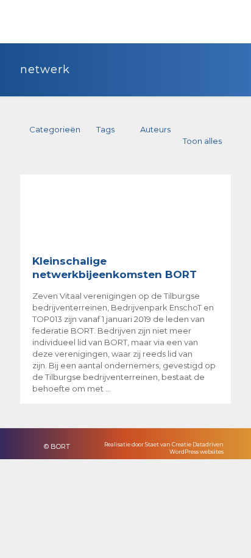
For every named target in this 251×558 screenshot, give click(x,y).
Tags (105, 129)
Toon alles (202, 141)
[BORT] (42, 21)
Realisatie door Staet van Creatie (147, 444)
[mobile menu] (234, 18)
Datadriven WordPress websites (196, 448)
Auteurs (155, 129)
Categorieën (54, 129)
